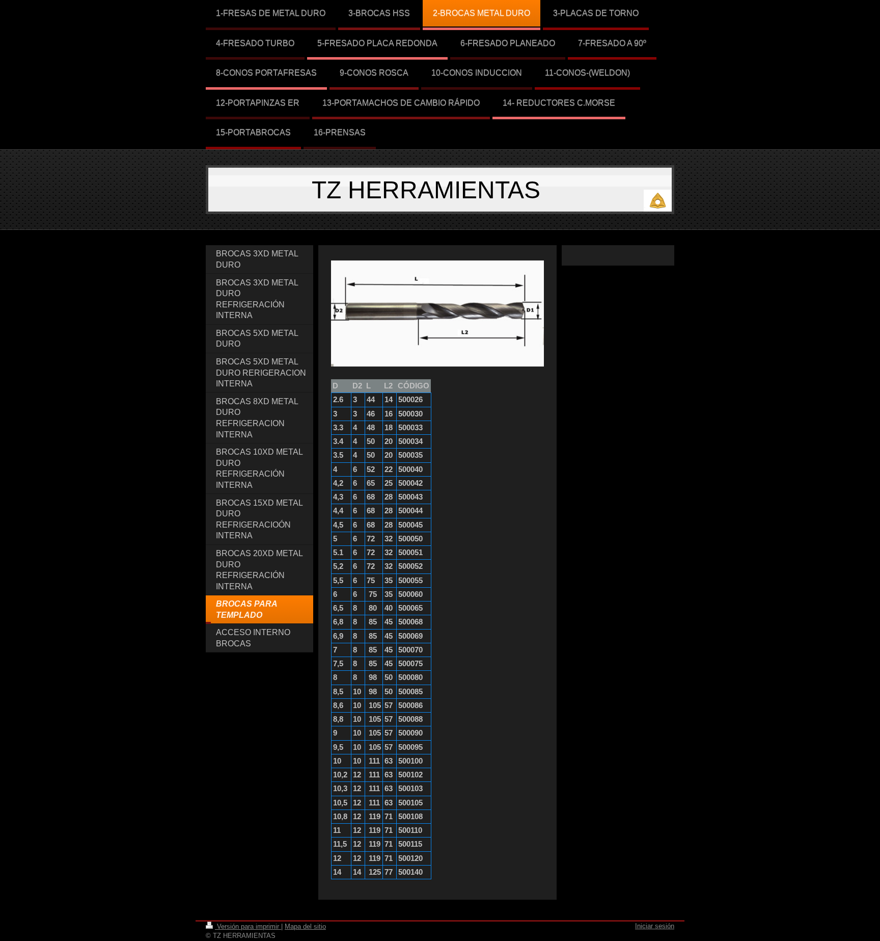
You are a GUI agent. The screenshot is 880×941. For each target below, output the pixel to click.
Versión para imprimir (248, 926)
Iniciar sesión (654, 926)
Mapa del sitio (305, 926)
